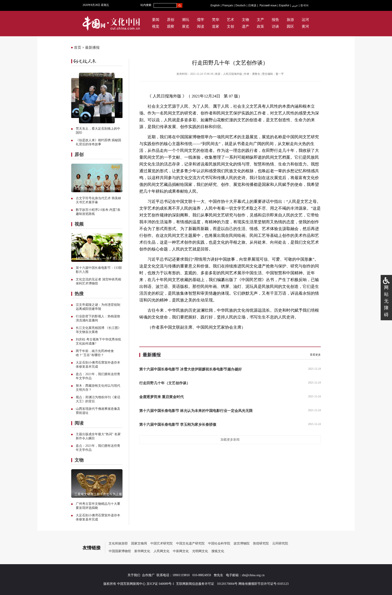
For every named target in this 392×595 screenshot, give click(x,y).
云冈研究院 (280, 543)
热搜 (79, 293)
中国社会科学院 (219, 543)
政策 (260, 26)
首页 (77, 47)
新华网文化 (142, 551)
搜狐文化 (217, 551)
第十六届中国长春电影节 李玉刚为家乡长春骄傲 (177, 424)
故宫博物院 (242, 543)
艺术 (230, 20)
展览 (185, 26)
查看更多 (315, 354)
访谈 (275, 26)
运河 (305, 20)
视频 (79, 223)
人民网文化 (161, 551)
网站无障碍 (386, 301)
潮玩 (185, 20)
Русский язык (268, 5)
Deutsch (240, 5)
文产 (260, 20)
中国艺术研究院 (161, 543)
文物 (245, 20)
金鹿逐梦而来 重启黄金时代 (161, 397)
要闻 (155, 20)
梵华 (215, 20)
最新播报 (92, 47)
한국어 (304, 5)
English (215, 5)
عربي (295, 5)
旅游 (290, 20)
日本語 (252, 5)
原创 (170, 20)
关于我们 (133, 575)
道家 (215, 26)
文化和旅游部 (118, 543)
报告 (275, 20)
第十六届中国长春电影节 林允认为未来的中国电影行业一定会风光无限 (196, 411)
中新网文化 (181, 551)
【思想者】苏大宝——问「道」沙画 (99, 258)
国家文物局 (139, 543)
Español (284, 5)
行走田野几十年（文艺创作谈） (164, 383)
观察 (170, 26)
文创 (230, 26)
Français (227, 5)
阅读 (200, 26)
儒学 (200, 20)
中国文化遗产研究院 (190, 543)
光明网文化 (200, 551)
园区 (290, 26)
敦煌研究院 (261, 543)
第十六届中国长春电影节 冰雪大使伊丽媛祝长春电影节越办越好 (190, 369)
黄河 (305, 26)
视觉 (155, 26)
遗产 (245, 26)
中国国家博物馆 (120, 551)
